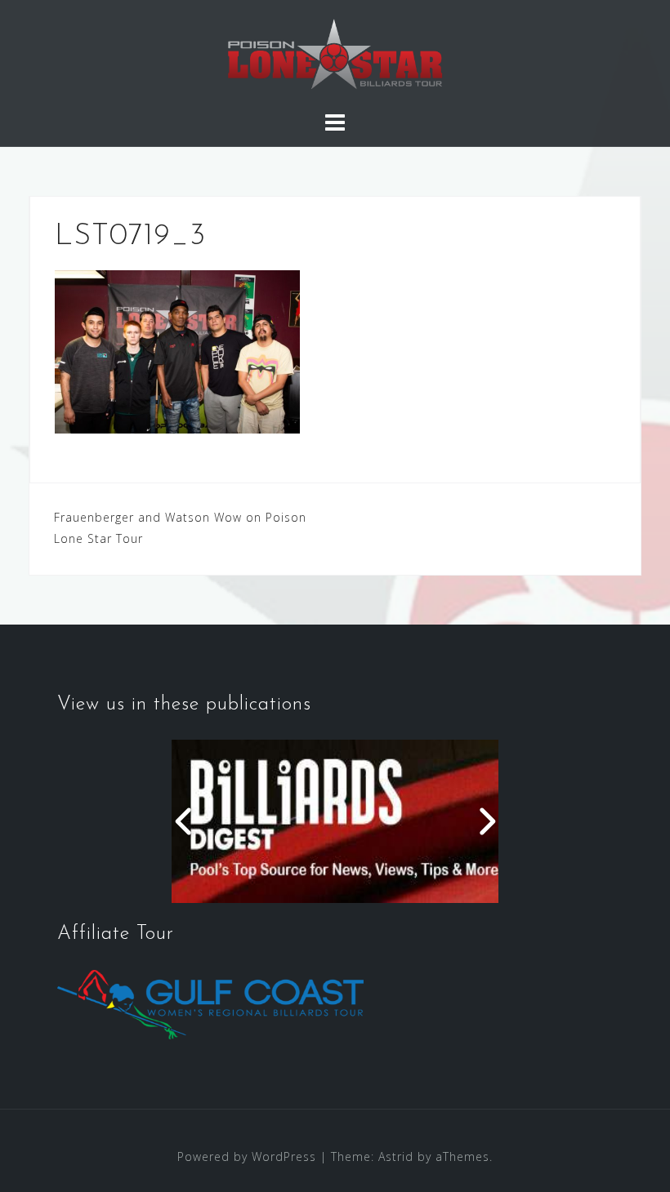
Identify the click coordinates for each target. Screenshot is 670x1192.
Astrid (395, 1156)
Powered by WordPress (246, 1156)
